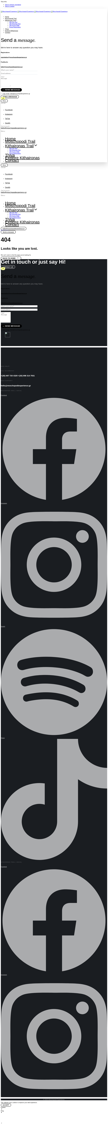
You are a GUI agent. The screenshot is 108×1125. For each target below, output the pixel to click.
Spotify (7, 123)
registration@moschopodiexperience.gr (14, 57)
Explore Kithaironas (11, 31)
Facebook (9, 110)
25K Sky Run (13, 22)
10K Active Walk (14, 25)
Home (7, 17)
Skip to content (9, 6)
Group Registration (15, 27)
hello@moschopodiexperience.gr (12, 67)
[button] (4, 100)
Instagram (8, 114)
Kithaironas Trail (10, 20)
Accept (6, 1105)
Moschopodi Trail (10, 18)
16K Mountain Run (15, 24)
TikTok (7, 119)
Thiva (7, 29)
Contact (7, 32)
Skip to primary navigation (13, 4)
